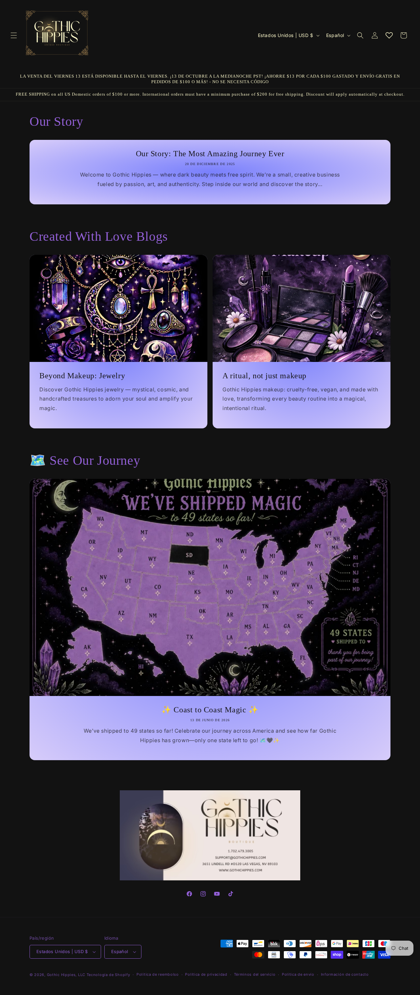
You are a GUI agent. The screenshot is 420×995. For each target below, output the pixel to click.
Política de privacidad (206, 974)
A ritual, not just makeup (264, 375)
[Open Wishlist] (389, 35)
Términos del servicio (255, 974)
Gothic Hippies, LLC (66, 974)
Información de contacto (345, 974)
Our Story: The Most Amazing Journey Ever (210, 153)
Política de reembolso (157, 974)
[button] (14, 35)
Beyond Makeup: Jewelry (82, 375)
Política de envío (298, 974)
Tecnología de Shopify (108, 974)
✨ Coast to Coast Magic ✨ (209, 709)
